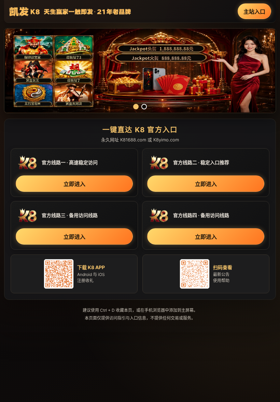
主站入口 (254, 11)
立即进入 (74, 184)
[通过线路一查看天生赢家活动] (140, 71)
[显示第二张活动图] (144, 106)
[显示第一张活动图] (136, 106)
